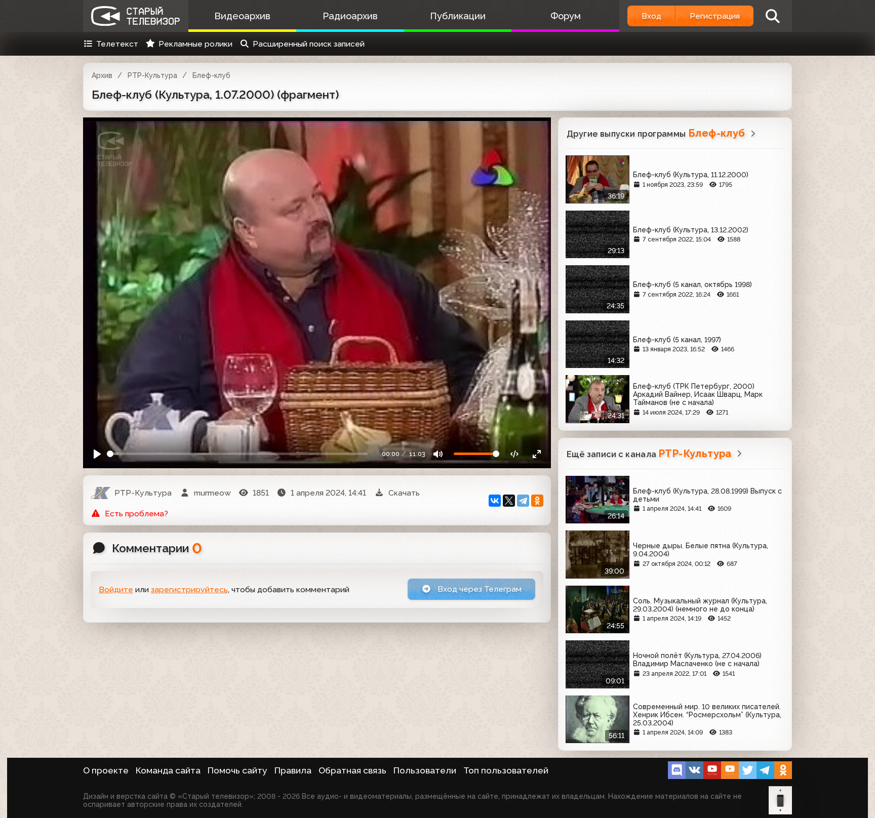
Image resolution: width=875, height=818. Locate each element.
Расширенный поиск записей (309, 44)
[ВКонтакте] (495, 501)
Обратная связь (352, 770)
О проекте (106, 770)
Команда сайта (168, 770)
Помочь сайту (237, 770)
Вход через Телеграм (478, 589)
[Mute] (438, 453)
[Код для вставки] (514, 453)
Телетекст (117, 44)
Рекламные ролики (195, 44)
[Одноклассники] (537, 501)
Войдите (116, 589)
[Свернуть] (536, 453)
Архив (102, 75)
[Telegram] (523, 501)
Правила (292, 770)
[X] (509, 501)
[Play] (97, 453)
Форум (565, 16)
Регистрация (715, 16)
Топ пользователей (505, 770)
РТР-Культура (152, 75)
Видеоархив (242, 16)
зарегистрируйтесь (189, 589)
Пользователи (424, 770)
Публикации (458, 16)
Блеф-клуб (211, 75)
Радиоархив (350, 16)
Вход (651, 16)
